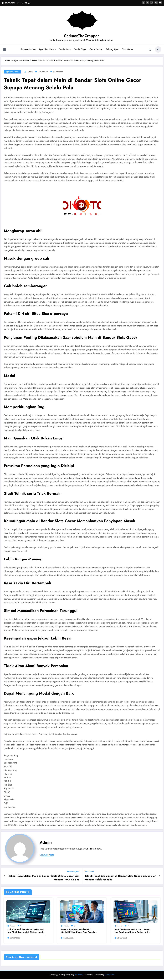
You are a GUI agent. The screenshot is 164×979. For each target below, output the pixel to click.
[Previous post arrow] (5, 876)
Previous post (73, 871)
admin (30, 71)
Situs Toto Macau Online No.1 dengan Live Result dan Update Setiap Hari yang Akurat (132, 931)
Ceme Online (96, 49)
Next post (89, 871)
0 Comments (58, 71)
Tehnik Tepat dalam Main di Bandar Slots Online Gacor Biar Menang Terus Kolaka (44, 877)
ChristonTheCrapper (81, 35)
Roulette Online (28, 49)
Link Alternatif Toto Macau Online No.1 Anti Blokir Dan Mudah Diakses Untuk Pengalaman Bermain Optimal (25, 931)
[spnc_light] (158, 49)
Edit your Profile (87, 848)
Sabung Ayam (112, 49)
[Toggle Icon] (4, 50)
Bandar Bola (65, 49)
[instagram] (156, 2)
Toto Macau (127, 49)
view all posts (47, 855)
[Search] (150, 50)
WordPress (79, 974)
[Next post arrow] (159, 876)
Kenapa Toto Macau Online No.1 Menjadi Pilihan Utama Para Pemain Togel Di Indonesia (78, 931)
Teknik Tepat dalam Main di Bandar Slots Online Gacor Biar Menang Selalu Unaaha (120, 877)
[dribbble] (151, 2)
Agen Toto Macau (47, 49)
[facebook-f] (143, 2)
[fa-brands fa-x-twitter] (147, 2)
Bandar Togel (80, 49)
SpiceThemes (110, 974)
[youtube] (160, 2)
